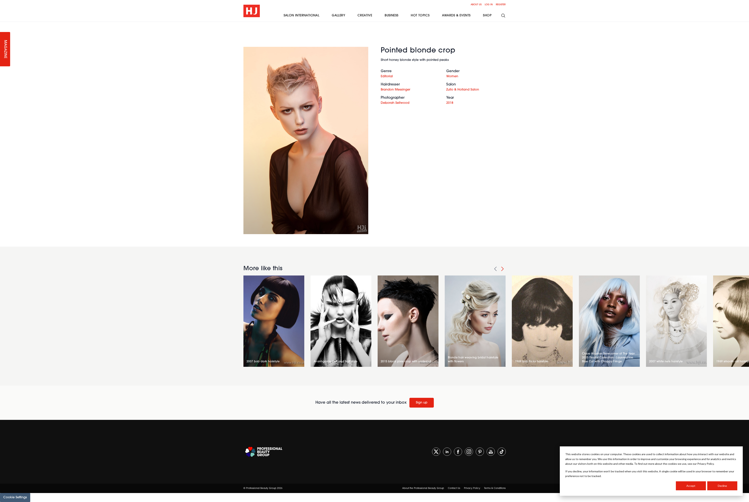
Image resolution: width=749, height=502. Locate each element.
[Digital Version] (3, 24)
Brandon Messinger (395, 89)
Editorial (387, 76)
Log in (489, 5)
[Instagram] (469, 452)
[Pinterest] (480, 452)
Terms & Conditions (495, 488)
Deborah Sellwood (395, 103)
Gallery (338, 15)
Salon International (301, 15)
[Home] (251, 11)
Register (501, 5)
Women (452, 76)
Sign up (421, 402)
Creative (365, 15)
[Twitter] (436, 452)
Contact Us (454, 488)
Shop (487, 15)
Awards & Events (456, 15)
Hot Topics (420, 15)
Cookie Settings (15, 497)
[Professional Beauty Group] (263, 452)
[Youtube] (491, 452)
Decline (722, 485)
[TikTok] (502, 452)
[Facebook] (458, 452)
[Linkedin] (447, 452)
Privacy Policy (472, 488)
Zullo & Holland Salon (462, 89)
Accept (690, 485)
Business (391, 15)
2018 (449, 103)
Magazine (5, 49)
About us (476, 5)
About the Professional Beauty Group (423, 488)
